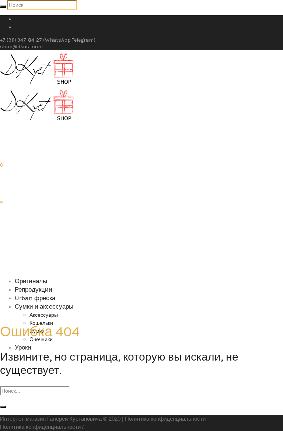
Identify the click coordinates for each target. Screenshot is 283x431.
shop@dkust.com (21, 47)
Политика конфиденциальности (165, 419)
